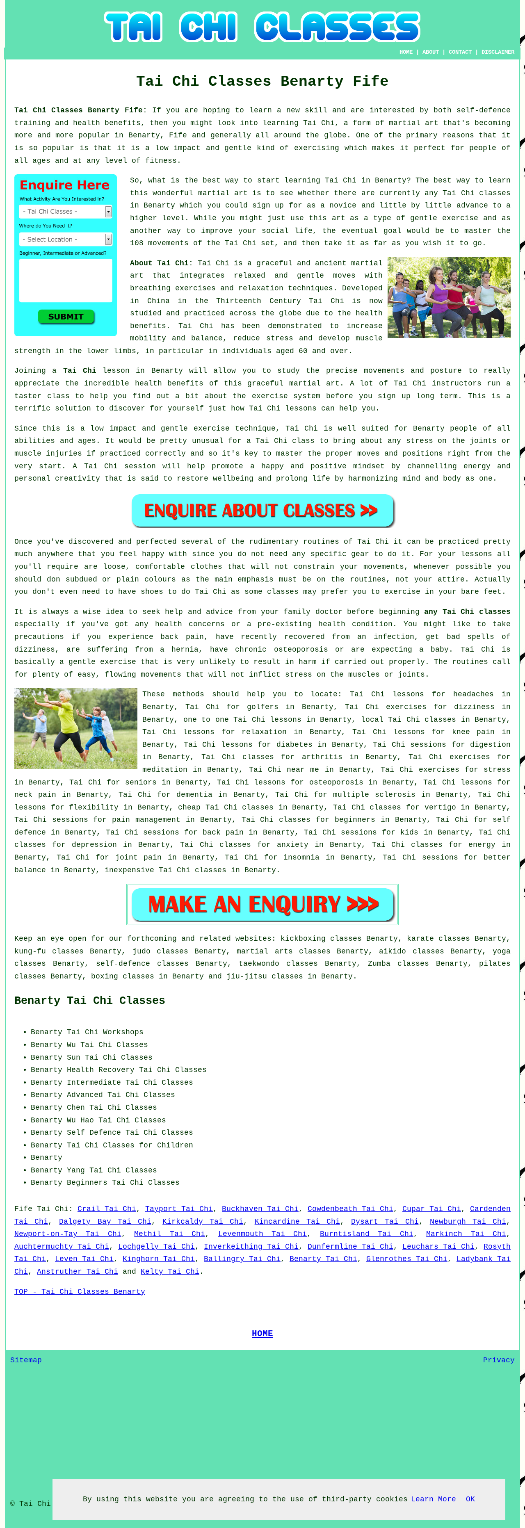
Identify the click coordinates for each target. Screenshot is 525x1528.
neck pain (35, 795)
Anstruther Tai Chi (77, 1272)
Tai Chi (340, 180)
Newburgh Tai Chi (468, 1222)
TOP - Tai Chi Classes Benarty (79, 1292)
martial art (223, 193)
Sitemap (26, 1360)
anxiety (292, 845)
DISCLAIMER (498, 52)
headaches (473, 694)
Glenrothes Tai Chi (406, 1259)
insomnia (301, 857)
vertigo (440, 807)
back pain (223, 832)
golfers (262, 707)
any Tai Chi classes (467, 612)
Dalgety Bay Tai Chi (105, 1222)
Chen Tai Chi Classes (112, 1108)
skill (316, 110)
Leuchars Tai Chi (438, 1247)
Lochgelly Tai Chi (156, 1247)
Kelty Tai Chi (170, 1272)
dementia (194, 795)
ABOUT (430, 52)
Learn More (433, 1499)
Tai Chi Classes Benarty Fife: (83, 110)
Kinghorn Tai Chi (159, 1259)
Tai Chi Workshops (105, 1032)
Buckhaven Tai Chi (260, 1209)
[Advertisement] (442, 1077)
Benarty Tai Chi (323, 1259)
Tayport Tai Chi (179, 1209)
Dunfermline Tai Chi (350, 1247)
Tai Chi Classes (173, 1070)
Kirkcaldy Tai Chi (202, 1222)
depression (94, 845)
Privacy (499, 1360)
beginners (355, 820)
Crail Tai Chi (107, 1209)
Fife (23, 1209)
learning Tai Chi (298, 123)
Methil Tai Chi (169, 1234)
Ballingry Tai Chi (242, 1259)
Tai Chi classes (477, 193)
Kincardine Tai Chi (297, 1222)
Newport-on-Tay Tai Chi (67, 1234)
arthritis (322, 757)
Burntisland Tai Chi (366, 1234)
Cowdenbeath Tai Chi (350, 1209)
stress (497, 770)
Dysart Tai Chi (384, 1222)
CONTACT (460, 52)
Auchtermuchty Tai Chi (61, 1247)
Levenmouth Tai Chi (262, 1234)
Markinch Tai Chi (466, 1234)
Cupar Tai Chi (431, 1209)
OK (470, 1499)
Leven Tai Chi (84, 1259)
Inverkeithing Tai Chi (251, 1247)
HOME (406, 52)
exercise (460, 218)
